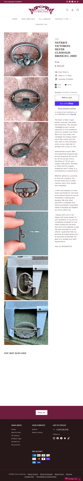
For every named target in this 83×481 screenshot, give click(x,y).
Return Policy (59, 474)
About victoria (37, 432)
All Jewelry (45, 19)
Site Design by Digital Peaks (46, 476)
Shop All (41, 413)
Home (15, 19)
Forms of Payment (46, 474)
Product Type (62, 19)
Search (34, 429)
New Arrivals (28, 19)
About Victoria (33, 474)
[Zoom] (26, 54)
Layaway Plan (29, 476)
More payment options (67, 108)
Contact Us (41, 24)
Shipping (58, 92)
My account (15, 445)
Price (57, 62)
